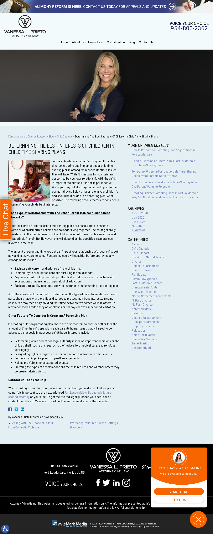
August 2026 (140, 213)
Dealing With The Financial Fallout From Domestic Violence (30, 425)
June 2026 (138, 222)
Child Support (140, 253)
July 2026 (138, 217)
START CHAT (179, 492)
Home (64, 42)
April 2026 (138, 230)
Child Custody (64, 136)
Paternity (138, 313)
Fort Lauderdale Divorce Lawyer (27, 136)
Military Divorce (142, 300)
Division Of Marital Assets (148, 257)
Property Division (143, 326)
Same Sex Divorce (143, 335)
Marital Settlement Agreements (152, 296)
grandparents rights (144, 287)
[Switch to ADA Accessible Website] (5, 529)
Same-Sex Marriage (144, 339)
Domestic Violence (144, 270)
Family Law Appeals (144, 279)
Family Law (95, 42)
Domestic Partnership (146, 266)
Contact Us (146, 42)
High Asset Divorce (144, 291)
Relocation (139, 330)
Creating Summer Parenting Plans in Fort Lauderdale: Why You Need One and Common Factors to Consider (165, 195)
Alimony (137, 244)
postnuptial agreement (146, 317)
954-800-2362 (189, 28)
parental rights (141, 309)
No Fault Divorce (142, 304)
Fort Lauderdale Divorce (147, 283)
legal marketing (121, 526)
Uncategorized (141, 347)
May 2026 (138, 226)
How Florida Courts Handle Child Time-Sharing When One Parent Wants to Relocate (165, 184)
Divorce (137, 261)
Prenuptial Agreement (146, 322)
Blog (132, 42)
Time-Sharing (140, 343)
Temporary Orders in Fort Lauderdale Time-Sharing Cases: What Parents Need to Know (164, 173)
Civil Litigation (116, 42)
